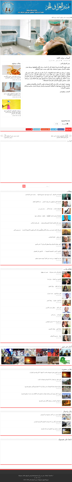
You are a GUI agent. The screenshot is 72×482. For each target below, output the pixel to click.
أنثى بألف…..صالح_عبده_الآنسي (53, 307)
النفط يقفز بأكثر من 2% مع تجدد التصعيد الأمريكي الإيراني (47, 421)
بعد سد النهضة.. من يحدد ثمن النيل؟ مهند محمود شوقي (48, 258)
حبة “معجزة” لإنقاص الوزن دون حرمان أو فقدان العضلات (12, 94)
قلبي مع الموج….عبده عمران (54, 293)
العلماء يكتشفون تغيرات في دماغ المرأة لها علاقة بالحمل (59, 136)
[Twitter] (36, 478)
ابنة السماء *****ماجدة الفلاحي (53, 321)
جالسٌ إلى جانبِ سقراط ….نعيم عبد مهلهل (51, 272)
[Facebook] (38, 478)
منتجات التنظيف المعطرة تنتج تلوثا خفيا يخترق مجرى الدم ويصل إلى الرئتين (12, 112)
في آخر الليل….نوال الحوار (54, 286)
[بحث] (23, 186)
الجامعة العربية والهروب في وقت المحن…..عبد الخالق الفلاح (47, 201)
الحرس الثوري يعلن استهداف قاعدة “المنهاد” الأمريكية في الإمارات (45, 372)
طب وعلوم (62, 17)
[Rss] (39, 478)
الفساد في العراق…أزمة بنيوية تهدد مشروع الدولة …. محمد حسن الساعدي (43, 194)
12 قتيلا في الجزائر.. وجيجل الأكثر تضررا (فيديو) (50, 400)
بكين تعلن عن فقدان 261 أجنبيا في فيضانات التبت (49, 379)
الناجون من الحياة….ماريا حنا (54, 279)
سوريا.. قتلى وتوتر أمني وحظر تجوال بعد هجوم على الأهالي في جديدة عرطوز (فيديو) (41, 393)
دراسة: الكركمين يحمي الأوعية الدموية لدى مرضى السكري (12, 77)
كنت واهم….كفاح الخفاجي (55, 237)
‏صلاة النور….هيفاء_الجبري (55, 329)
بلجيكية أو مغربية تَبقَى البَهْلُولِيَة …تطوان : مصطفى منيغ (48, 216)
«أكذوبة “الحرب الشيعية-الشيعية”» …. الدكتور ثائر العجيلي (47, 251)
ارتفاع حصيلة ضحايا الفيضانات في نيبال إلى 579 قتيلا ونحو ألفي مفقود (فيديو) (43, 386)
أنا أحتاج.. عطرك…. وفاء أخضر (54, 300)
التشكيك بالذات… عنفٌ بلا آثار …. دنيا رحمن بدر (49, 208)
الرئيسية (68, 17)
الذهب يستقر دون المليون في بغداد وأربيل (51, 428)
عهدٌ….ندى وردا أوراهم (55, 336)
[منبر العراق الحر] (36, 7)
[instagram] (35, 478)
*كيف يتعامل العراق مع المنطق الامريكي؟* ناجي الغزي (48, 244)
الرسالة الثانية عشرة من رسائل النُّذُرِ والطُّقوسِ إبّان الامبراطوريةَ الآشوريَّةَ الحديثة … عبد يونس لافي (37, 230)
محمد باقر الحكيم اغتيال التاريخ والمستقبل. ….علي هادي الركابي (46, 223)
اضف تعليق (58, 60)
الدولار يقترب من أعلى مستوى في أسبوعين (50, 414)
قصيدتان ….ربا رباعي (56, 314)
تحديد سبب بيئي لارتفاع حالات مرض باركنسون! (11, 136)
